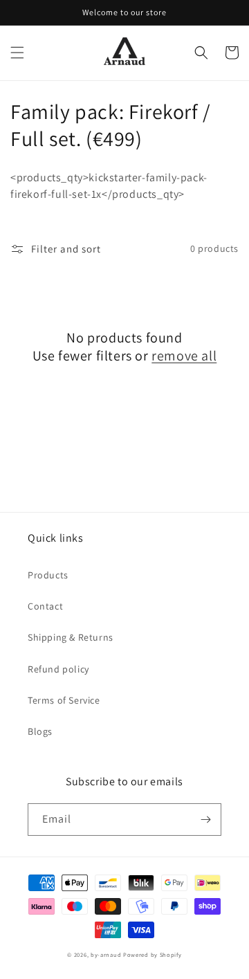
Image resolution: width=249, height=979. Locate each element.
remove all (183, 356)
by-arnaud (106, 954)
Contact (45, 606)
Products (48, 575)
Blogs (40, 731)
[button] (17, 52)
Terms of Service (64, 700)
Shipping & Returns (70, 637)
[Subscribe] (205, 819)
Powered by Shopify (152, 954)
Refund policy (58, 669)
